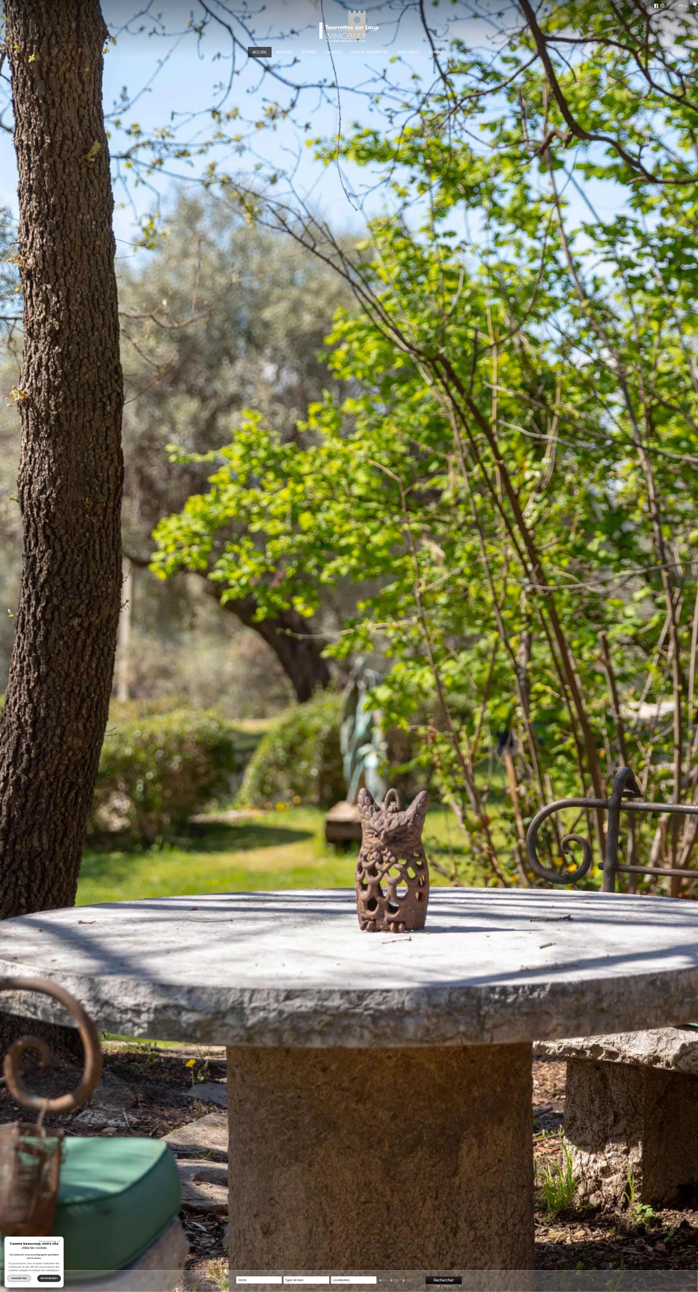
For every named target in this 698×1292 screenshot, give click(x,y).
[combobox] (259, 1279)
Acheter (284, 52)
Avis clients (408, 52)
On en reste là (47, 1241)
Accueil (259, 52)
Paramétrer (19, 1278)
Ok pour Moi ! (49, 1278)
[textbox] (306, 1280)
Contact (437, 52)
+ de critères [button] (447, 1286)
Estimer (308, 52)
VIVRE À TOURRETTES (369, 52)
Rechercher (444, 1280)
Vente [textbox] (242, 1280)
